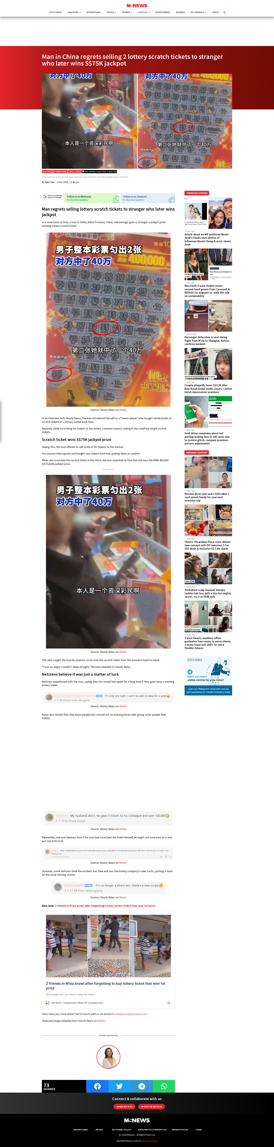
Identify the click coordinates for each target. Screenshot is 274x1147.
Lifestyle (142, 12)
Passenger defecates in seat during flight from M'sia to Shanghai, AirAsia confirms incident (207, 340)
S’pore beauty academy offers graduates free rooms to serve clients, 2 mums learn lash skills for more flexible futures (208, 643)
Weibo (123, 410)
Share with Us (124, 1106)
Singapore (73, 12)
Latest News (55, 12)
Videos (215, 12)
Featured (46, 171)
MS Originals (197, 12)
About (99, 1129)
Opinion (126, 12)
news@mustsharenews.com (130, 1014)
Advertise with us (151, 1106)
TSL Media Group (149, 1140)
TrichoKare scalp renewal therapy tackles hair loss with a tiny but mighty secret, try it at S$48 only (208, 593)
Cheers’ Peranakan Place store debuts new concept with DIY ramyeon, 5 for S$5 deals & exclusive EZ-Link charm (208, 545)
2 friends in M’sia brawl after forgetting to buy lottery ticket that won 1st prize (105, 906)
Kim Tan (50, 182)
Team (198, 1129)
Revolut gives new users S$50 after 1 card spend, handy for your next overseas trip (207, 497)
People (110, 12)
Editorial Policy (121, 1129)
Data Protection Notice (152, 1129)
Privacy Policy (180, 1129)
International (94, 12)
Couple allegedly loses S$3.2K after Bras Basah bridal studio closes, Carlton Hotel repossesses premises (208, 388)
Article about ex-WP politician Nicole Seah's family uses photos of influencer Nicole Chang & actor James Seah (208, 239)
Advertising (81, 1129)
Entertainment (162, 12)
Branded (180, 12)
